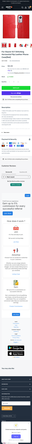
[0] (29, 7)
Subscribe (7, 408)
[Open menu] (2, 7)
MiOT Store (4, 60)
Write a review (16, 184)
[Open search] (22, 7)
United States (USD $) (7, 416)
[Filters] (3, 176)
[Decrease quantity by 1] (9, 82)
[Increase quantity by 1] (18, 82)
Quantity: (4, 81)
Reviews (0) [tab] (9, 172)
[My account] (26, 7)
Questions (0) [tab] (23, 172)
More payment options (16, 96)
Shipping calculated (19, 73)
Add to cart (16, 88)
